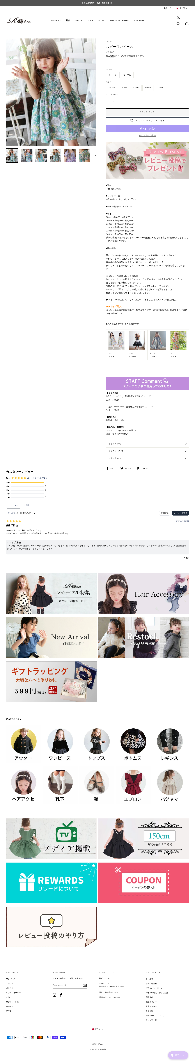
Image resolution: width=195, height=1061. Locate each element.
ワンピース (10, 979)
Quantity (112, 95)
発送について (114, 444)
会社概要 (149, 979)
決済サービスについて (155, 1015)
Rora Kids (56, 20)
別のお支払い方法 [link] (147, 135)
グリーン (112, 75)
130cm (148, 87)
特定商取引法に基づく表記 (157, 993)
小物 (8, 997)
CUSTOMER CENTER (119, 20)
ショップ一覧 (151, 1020)
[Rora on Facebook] (61, 995)
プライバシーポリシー (155, 988)
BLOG (101, 20)
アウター (9, 1011)
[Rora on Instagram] (54, 995)
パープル (127, 75)
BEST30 (79, 20)
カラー (109, 69)
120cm (136, 87)
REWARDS (139, 20)
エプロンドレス (12, 1002)
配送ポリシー (151, 1002)
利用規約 (149, 997)
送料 (112, 56)
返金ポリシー (151, 1006)
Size (108, 82)
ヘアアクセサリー (13, 993)
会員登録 (149, 1011)
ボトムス (9, 988)
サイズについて (116, 451)
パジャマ (9, 1006)
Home (108, 41)
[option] (97, 3)
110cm (124, 87)
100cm (111, 87)
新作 (68, 20)
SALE (90, 20)
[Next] (94, 155)
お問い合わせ (114, 458)
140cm (160, 87)
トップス (9, 983)
